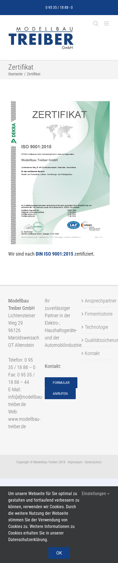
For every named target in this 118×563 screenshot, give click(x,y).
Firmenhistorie (96, 314)
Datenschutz (93, 462)
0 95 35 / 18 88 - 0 (59, 7)
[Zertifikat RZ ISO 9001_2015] (59, 103)
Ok (59, 553)
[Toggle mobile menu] (107, 23)
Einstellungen (94, 493)
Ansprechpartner (96, 301)
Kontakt (92, 353)
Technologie (96, 327)
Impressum (75, 462)
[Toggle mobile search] (96, 23)
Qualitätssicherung (96, 340)
